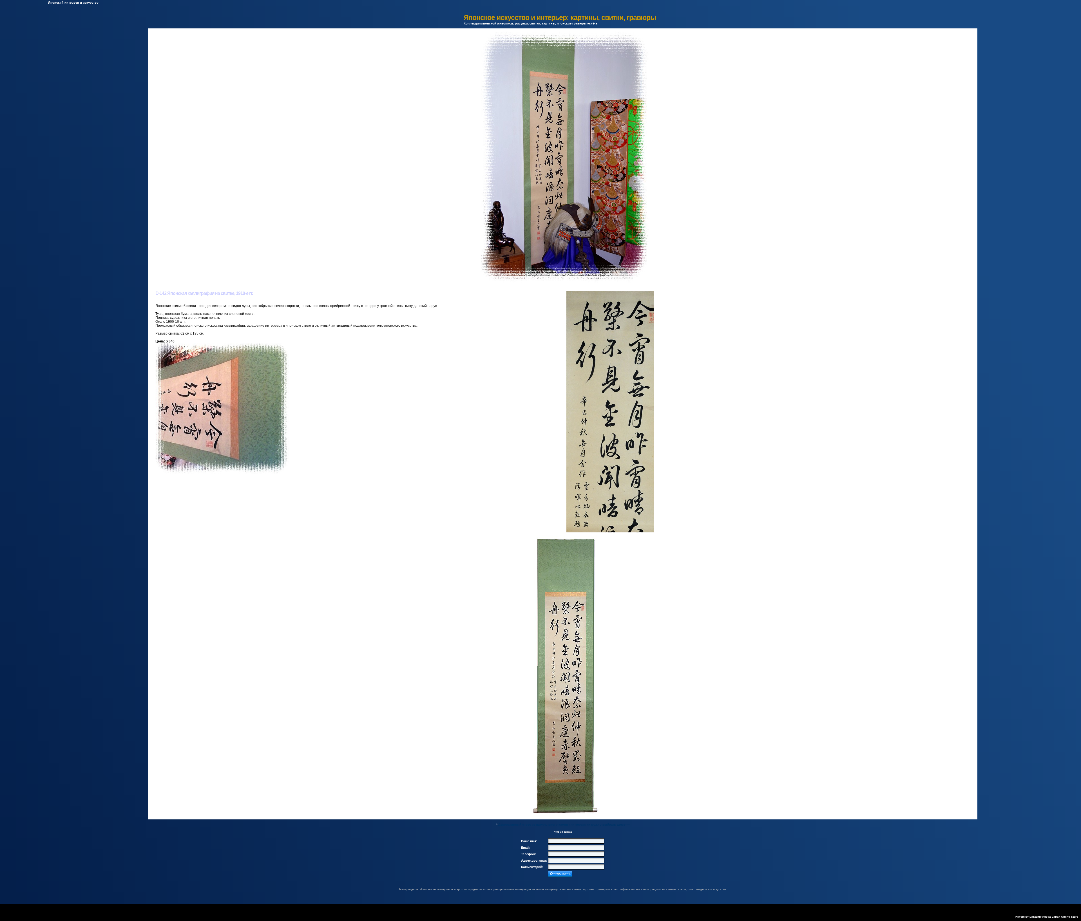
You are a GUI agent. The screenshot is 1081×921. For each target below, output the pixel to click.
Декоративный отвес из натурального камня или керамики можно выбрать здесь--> (563, 824)
